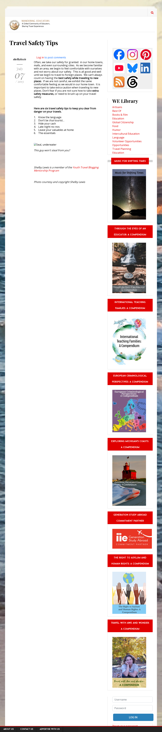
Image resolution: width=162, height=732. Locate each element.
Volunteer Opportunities (127, 141)
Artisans (117, 107)
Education (118, 118)
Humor (116, 130)
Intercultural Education (126, 133)
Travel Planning (121, 149)
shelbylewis (19, 59)
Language (118, 137)
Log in (40, 57)
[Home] (30, 24)
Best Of (116, 111)
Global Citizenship (123, 122)
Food (115, 126)
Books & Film (120, 114)
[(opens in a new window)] (119, 54)
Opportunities (120, 145)
